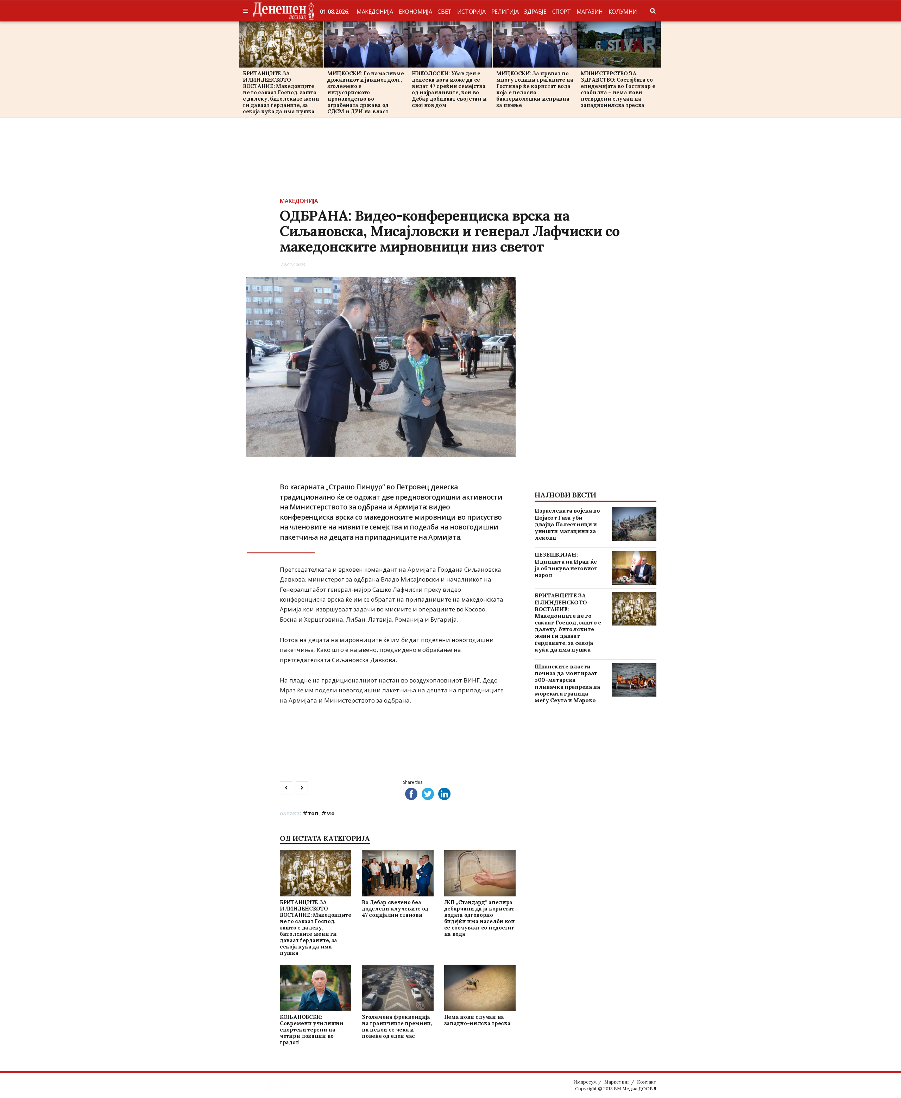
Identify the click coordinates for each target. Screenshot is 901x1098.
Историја (471, 11)
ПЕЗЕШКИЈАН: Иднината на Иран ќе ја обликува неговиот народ (566, 564)
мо (330, 813)
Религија (505, 11)
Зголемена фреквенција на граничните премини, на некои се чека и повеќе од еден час (397, 1026)
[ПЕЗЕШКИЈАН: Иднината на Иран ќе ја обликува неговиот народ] (634, 568)
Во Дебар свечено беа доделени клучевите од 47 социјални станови (395, 908)
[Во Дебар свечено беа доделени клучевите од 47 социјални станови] (397, 873)
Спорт (561, 11)
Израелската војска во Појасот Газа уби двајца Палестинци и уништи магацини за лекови (567, 524)
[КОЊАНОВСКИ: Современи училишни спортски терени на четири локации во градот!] (315, 987)
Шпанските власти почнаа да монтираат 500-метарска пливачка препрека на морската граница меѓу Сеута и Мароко (567, 683)
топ (313, 813)
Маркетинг (616, 1082)
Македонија (375, 11)
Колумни (623, 11)
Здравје (535, 11)
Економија (415, 11)
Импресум (585, 1082)
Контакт (646, 1082)
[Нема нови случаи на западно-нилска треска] (479, 987)
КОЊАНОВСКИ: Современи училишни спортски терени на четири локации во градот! (312, 1030)
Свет (444, 11)
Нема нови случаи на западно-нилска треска (477, 1020)
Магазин (589, 11)
